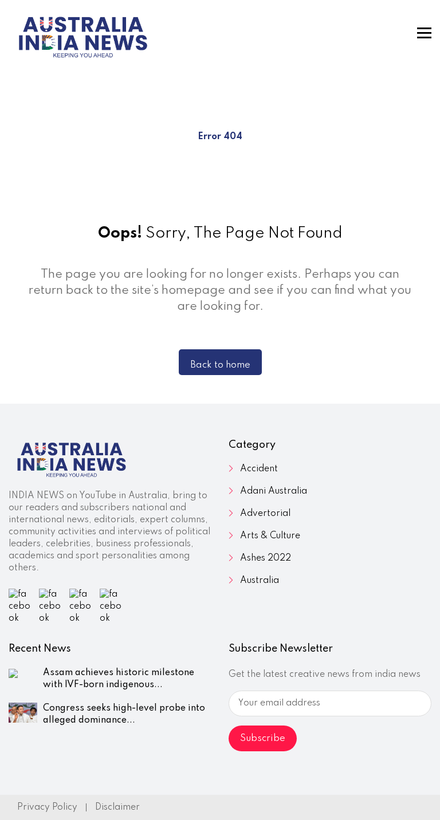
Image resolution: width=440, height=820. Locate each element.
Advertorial (265, 513)
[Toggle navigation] (424, 33)
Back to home (220, 365)
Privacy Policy (47, 807)
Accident (259, 469)
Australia (259, 580)
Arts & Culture (270, 536)
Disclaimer (117, 807)
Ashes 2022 (265, 558)
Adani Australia (273, 491)
